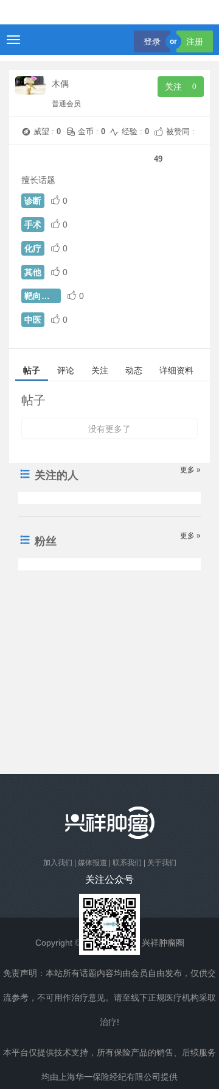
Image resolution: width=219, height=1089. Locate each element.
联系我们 (127, 862)
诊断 (32, 201)
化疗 (32, 248)
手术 (32, 224)
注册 (194, 41)
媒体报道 (92, 862)
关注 (99, 370)
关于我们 (161, 862)
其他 (32, 272)
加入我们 (57, 862)
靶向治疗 (41, 296)
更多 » (190, 469)
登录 (152, 41)
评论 (65, 370)
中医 (32, 320)
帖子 (31, 370)
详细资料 (176, 370)
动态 (133, 370)
